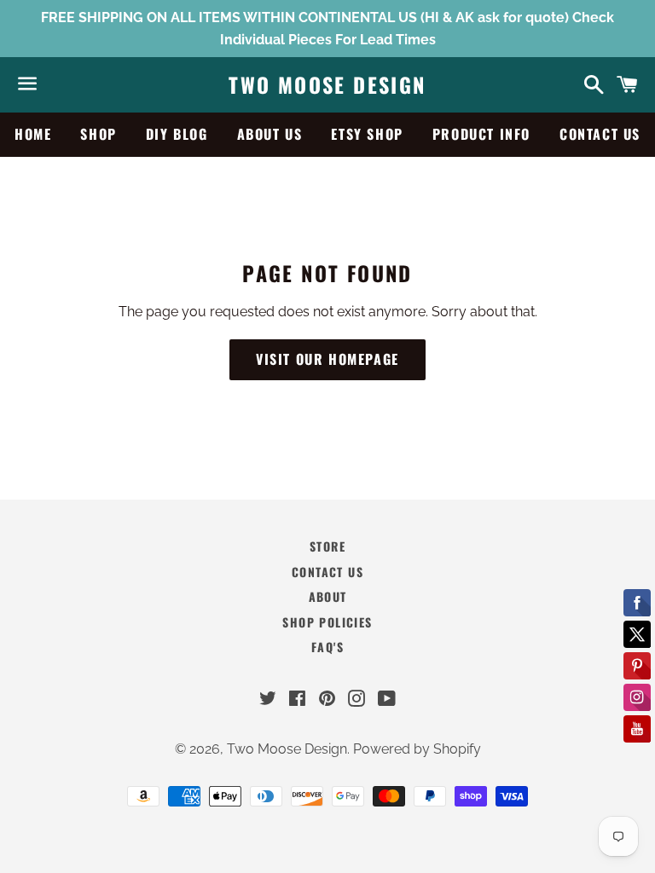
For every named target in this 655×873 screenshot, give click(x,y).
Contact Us (600, 134)
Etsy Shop (367, 134)
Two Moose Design (327, 85)
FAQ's (327, 647)
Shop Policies (327, 622)
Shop (98, 134)
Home (32, 134)
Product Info (481, 134)
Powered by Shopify (417, 749)
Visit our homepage (327, 359)
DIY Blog (177, 134)
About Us (270, 134)
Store (327, 546)
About (328, 596)
